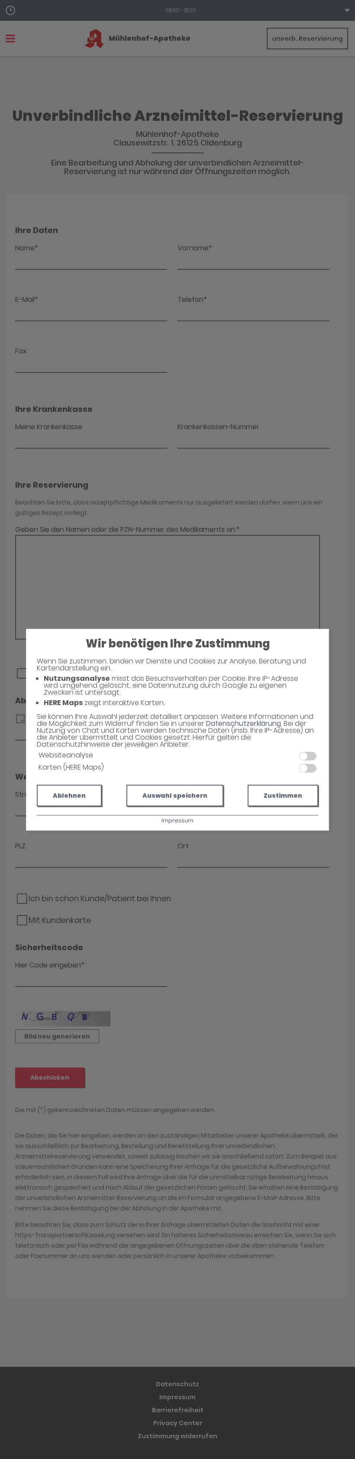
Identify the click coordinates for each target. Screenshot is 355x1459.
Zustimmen (283, 795)
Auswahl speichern (174, 795)
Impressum (177, 820)
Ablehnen (69, 795)
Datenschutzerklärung (243, 723)
